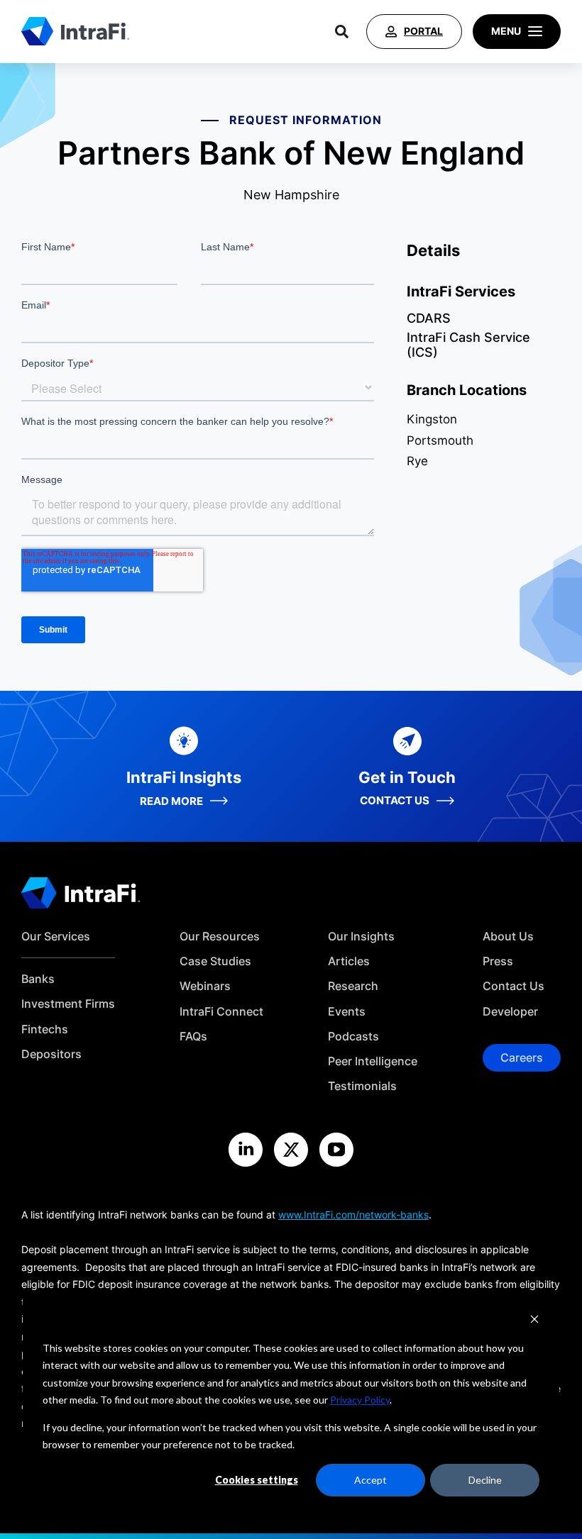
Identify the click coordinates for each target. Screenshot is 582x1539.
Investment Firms (68, 1004)
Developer (510, 1011)
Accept (370, 1480)
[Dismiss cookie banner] (534, 1321)
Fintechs (44, 1029)
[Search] (342, 31)
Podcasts (353, 1036)
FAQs (193, 1036)
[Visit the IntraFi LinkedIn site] (246, 1150)
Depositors (51, 1054)
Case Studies (215, 961)
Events (347, 1011)
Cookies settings (256, 1480)
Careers (521, 1057)
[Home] (75, 31)
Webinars (205, 986)
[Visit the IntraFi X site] (291, 1150)
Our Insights (361, 936)
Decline (485, 1480)
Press (498, 961)
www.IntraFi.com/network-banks (353, 1215)
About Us (508, 936)
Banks (38, 979)
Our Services (55, 936)
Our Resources (220, 936)
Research (353, 986)
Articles (349, 961)
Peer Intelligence (372, 1061)
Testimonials (362, 1086)
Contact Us (513, 986)
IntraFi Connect (221, 1011)
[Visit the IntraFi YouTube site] (336, 1150)
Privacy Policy (360, 1400)
